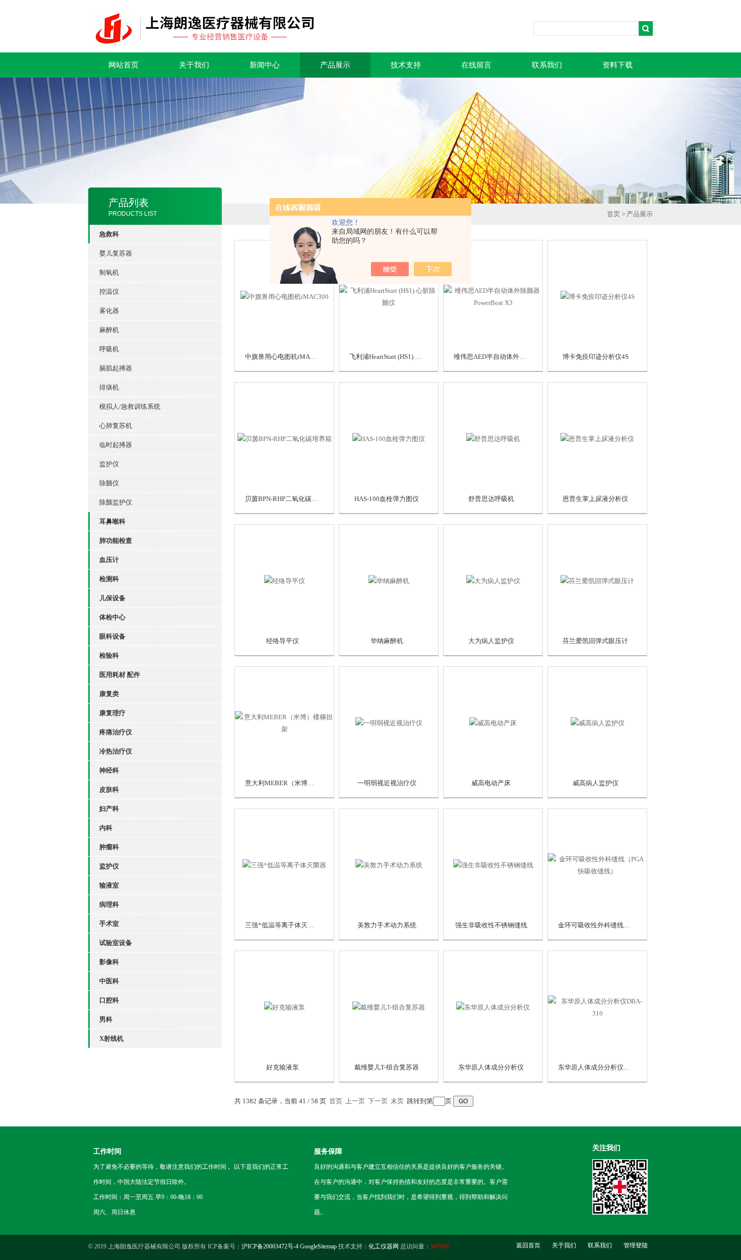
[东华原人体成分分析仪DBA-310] (597, 1006)
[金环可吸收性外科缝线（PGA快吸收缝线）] (597, 864)
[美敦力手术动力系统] (388, 864)
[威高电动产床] (493, 722)
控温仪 (109, 291)
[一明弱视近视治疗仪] (388, 722)
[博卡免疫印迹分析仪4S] (598, 295)
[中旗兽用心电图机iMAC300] (284, 295)
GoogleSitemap (318, 1246)
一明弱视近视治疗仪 (386, 783)
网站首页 (123, 65)
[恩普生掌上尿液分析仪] (597, 438)
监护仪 (109, 464)
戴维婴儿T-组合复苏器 (386, 1067)
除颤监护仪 (115, 502)
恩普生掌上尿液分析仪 (595, 498)
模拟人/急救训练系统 (129, 406)
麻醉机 (109, 330)
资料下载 (617, 65)
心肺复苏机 (115, 425)
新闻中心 (265, 65)
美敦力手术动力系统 (386, 925)
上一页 (355, 1101)
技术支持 (406, 65)
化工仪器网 (383, 1246)
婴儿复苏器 (115, 253)
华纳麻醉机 (387, 641)
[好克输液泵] (284, 1006)
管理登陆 (636, 1245)
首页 (613, 214)
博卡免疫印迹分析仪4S (596, 356)
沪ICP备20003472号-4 (269, 1246)
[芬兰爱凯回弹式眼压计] (597, 580)
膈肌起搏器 (115, 368)
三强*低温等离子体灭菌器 (283, 925)
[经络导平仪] (284, 580)
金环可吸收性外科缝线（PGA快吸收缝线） (620, 925)
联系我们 (547, 65)
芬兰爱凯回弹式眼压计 (595, 641)
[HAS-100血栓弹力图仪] (388, 438)
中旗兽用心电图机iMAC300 (285, 356)
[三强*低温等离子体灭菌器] (284, 864)
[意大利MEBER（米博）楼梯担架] (284, 722)
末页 (397, 1101)
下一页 (378, 1101)
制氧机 (109, 272)
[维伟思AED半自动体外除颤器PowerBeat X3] (493, 295)
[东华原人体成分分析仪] (493, 1006)
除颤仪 (109, 483)
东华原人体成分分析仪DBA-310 (604, 1067)
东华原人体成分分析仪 (491, 1067)
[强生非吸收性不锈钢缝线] (493, 864)
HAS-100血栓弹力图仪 (386, 498)
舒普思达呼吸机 (491, 498)
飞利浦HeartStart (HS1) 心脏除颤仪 (398, 356)
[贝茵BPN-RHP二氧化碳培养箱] (284, 438)
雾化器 (109, 310)
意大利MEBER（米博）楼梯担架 (292, 783)
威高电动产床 (491, 783)
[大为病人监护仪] (493, 580)
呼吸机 (109, 349)
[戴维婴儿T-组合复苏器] (388, 1006)
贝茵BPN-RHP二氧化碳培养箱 (288, 498)
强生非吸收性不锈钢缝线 (491, 925)
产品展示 (335, 65)
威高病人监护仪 (596, 783)
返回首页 (528, 1245)
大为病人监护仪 (491, 641)
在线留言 (476, 65)
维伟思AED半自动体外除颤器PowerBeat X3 (516, 356)
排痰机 (109, 387)
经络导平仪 (282, 641)
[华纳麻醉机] (388, 580)
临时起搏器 (115, 445)
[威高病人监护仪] (598, 722)
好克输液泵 (282, 1067)
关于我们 (194, 65)
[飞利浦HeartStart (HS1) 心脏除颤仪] (388, 295)
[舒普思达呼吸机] (493, 438)
